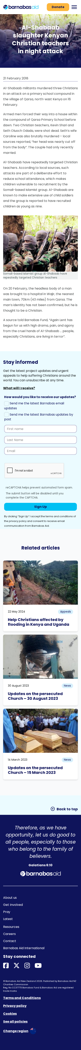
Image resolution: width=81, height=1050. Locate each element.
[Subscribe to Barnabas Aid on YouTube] (38, 965)
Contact (9, 941)
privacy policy (18, 521)
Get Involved (13, 904)
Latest (8, 919)
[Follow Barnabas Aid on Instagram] (27, 965)
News (67, 686)
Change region (15, 1031)
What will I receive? (19, 388)
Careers (9, 934)
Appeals (65, 612)
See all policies (15, 1021)
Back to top (64, 809)
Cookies (10, 1013)
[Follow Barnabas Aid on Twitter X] (16, 965)
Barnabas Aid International (23, 948)
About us (10, 897)
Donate (58, 7)
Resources (11, 927)
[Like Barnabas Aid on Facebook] (6, 965)
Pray (6, 912)
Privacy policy (15, 1006)
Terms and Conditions (22, 998)
